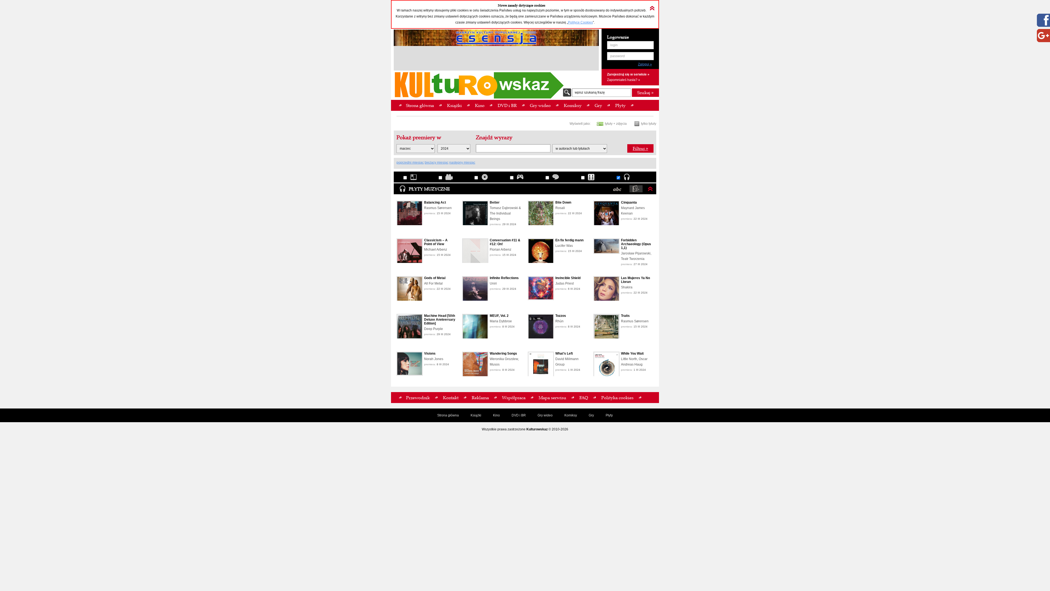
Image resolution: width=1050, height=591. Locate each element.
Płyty (609, 415)
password (617, 56)
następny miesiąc (462, 162)
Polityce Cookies (580, 22)
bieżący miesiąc (436, 162)
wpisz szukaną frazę (590, 92)
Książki (476, 415)
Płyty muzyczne (429, 189)
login (614, 45)
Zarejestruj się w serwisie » (628, 74)
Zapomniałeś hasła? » (623, 80)
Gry (591, 415)
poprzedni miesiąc (410, 162)
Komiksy (570, 415)
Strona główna (448, 415)
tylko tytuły (648, 124)
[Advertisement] (496, 59)
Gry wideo (545, 415)
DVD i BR (519, 415)
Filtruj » (640, 148)
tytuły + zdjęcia (616, 124)
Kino (496, 415)
